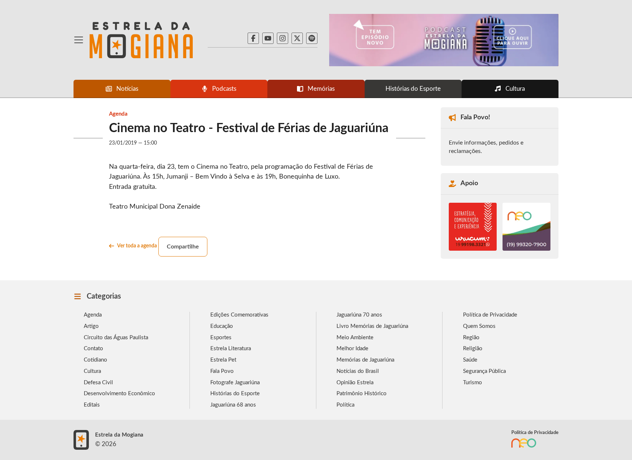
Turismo (472, 382)
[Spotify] (311, 38)
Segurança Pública (484, 371)
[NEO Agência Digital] (523, 446)
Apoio (469, 183)
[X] (297, 38)
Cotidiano (95, 360)
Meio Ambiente (354, 337)
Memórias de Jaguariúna (365, 360)
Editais (92, 405)
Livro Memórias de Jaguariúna (372, 326)
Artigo (91, 326)
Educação (221, 326)
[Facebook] (253, 38)
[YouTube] (268, 38)
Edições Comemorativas (239, 315)
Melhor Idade (352, 348)
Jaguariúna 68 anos (233, 405)
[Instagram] (282, 38)
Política (345, 405)
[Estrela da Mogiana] (141, 40)
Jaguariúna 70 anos (359, 315)
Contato (93, 348)
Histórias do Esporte (235, 393)
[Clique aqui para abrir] (443, 40)
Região (471, 337)
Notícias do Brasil (357, 371)
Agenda (118, 114)
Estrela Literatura (230, 348)
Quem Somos (479, 326)
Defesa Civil (98, 382)
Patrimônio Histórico (361, 393)
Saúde (470, 360)
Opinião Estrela (354, 382)
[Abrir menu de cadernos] (79, 40)
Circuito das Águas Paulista (116, 337)
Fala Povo (222, 371)
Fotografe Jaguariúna (235, 382)
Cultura (92, 371)
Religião (472, 348)
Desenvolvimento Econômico (119, 393)
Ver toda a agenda (137, 245)
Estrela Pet (223, 360)
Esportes (221, 337)
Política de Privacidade (490, 315)
